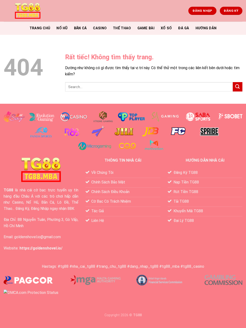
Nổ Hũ (62, 28)
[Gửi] (237, 86)
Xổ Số (166, 28)
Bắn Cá (80, 28)
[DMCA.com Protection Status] (31, 292)
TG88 (8, 190)
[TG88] (28, 11)
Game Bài (145, 28)
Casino (100, 28)
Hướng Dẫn (206, 28)
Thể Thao (122, 28)
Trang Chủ (40, 28)
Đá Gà (183, 28)
